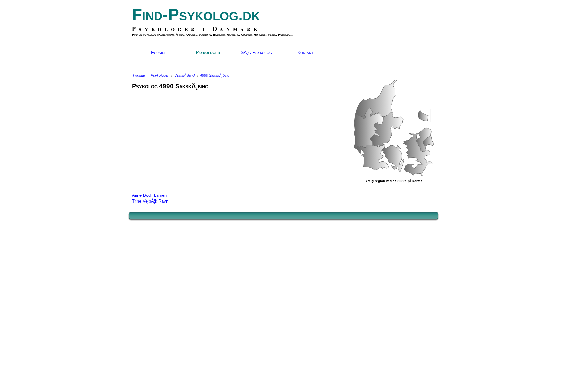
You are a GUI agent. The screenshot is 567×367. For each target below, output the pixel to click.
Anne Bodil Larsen (149, 195)
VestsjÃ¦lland (184, 75)
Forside (159, 52)
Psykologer (208, 52)
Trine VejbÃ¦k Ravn (150, 201)
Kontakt (305, 52)
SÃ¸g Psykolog (256, 52)
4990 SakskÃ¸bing (214, 75)
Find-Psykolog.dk (196, 14)
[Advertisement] (187, 139)
